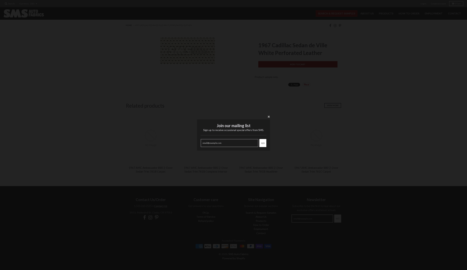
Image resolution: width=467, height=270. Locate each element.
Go (263, 143)
